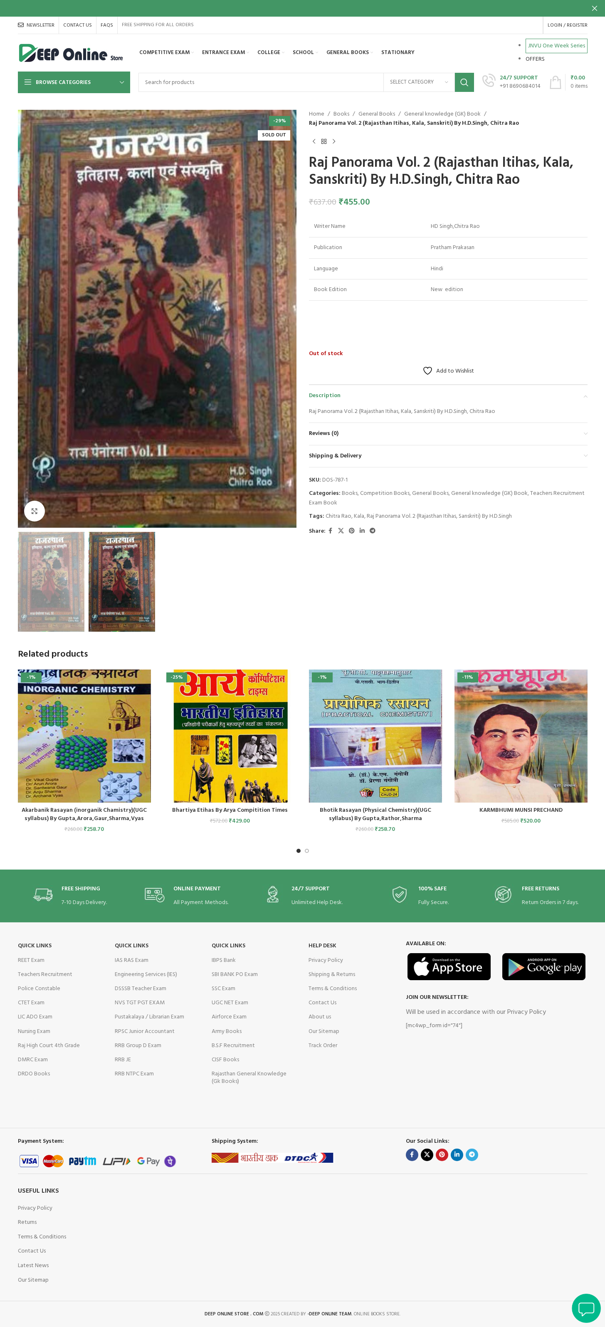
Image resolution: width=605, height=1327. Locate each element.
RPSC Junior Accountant (145, 1031)
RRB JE (123, 1060)
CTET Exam (31, 1003)
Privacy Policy (326, 960)
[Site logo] (71, 53)
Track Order (323, 1045)
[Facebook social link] (331, 531)
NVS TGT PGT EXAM (140, 1003)
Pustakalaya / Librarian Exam (149, 1017)
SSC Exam (223, 988)
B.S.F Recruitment (233, 1045)
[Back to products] (324, 142)
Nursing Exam (34, 1031)
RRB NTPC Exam (134, 1074)
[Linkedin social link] (362, 531)
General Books (376, 114)
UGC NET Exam (230, 1003)
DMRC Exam (33, 1060)
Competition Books (385, 493)
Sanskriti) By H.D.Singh (485, 516)
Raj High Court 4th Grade (49, 1045)
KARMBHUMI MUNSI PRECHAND (521, 810)
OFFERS (535, 59)
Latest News (33, 1265)
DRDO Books (34, 1074)
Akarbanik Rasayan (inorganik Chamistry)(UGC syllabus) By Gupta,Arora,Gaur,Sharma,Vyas (84, 814)
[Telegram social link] (372, 531)
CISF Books (225, 1060)
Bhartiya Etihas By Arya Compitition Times (230, 810)
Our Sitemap (324, 1031)
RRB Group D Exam (138, 1045)
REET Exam (31, 960)
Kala (359, 516)
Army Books (227, 1031)
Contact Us (322, 1003)
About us (320, 1017)
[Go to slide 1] (298, 851)
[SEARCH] (464, 82)
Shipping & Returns (332, 974)
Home (316, 114)
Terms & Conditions (333, 988)
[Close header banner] (594, 8)
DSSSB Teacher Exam (140, 988)
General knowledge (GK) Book (442, 114)
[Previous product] (314, 142)
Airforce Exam (229, 1017)
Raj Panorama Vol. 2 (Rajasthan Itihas (411, 516)
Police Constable (39, 988)
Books (341, 114)
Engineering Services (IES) (146, 974)
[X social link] (341, 531)
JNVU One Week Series (556, 46)
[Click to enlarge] (34, 511)
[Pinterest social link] (351, 531)
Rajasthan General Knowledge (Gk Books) (249, 1077)
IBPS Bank (224, 960)
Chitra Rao (338, 516)
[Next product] (334, 142)
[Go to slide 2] (307, 851)
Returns (27, 1222)
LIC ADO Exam (35, 1017)
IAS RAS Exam (131, 960)
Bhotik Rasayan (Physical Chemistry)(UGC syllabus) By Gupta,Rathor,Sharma (375, 814)
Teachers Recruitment (45, 974)
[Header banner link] (302, 8)
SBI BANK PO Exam (235, 974)
